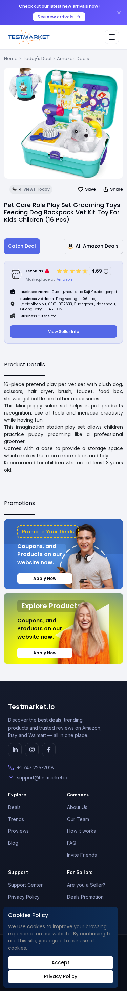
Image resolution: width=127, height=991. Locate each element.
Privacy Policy (24, 897)
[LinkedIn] (15, 749)
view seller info (63, 331)
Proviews (18, 831)
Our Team (78, 819)
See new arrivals (55, 16)
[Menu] (112, 37)
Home (11, 58)
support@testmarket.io (42, 778)
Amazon (64, 279)
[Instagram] (32, 749)
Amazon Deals (73, 58)
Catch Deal (22, 246)
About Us (77, 807)
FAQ (71, 843)
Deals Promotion (85, 897)
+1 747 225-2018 (35, 767)
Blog (13, 843)
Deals (14, 807)
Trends (16, 819)
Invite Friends (82, 855)
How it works (81, 831)
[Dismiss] (119, 12)
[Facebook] (49, 749)
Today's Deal (37, 58)
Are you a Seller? (86, 885)
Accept (60, 962)
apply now (44, 578)
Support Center (25, 885)
